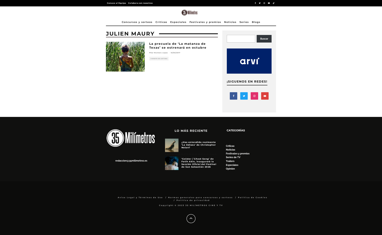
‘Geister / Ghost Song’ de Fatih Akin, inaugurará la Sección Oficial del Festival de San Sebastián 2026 (198, 163)
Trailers (230, 161)
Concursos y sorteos (137, 22)
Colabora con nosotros (140, 3)
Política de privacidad (193, 200)
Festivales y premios (205, 22)
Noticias (230, 22)
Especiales (178, 22)
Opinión (230, 168)
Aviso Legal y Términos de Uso (140, 197)
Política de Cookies (252, 197)
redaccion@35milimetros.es (131, 160)
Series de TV (233, 157)
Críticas (161, 22)
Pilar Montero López (158, 53)
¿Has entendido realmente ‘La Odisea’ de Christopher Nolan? (198, 145)
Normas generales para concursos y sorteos (200, 197)
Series (244, 22)
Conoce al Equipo (116, 3)
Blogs (256, 22)
